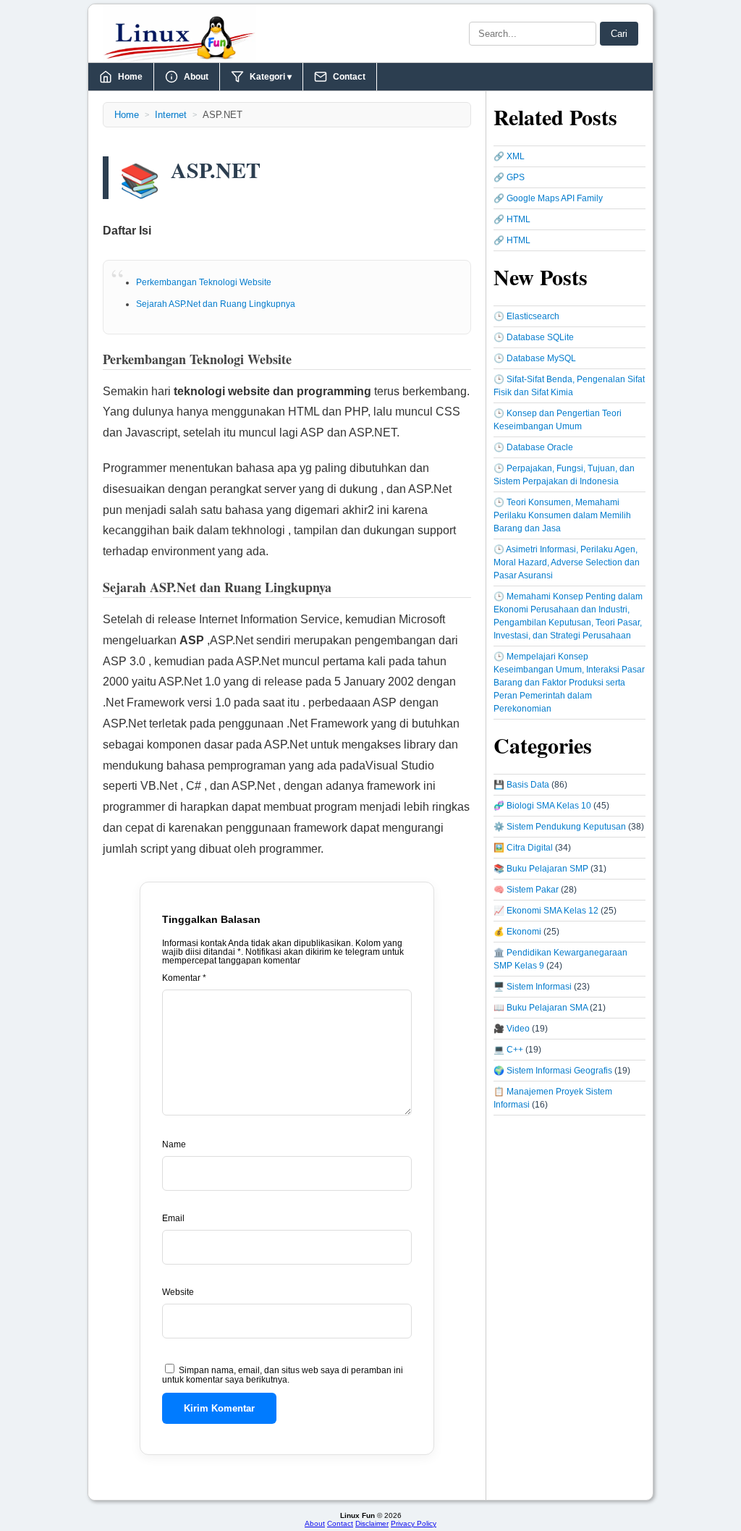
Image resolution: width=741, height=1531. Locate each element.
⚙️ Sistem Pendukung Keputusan (560, 827)
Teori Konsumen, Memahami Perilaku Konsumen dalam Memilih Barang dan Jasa (562, 515)
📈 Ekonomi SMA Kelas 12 (546, 911)
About (196, 77)
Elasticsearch (533, 316)
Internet (171, 114)
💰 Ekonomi (517, 932)
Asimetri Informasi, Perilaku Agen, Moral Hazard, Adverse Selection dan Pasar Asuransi (567, 562)
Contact (349, 77)
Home (130, 77)
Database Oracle (540, 447)
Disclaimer (372, 1523)
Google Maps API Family (555, 198)
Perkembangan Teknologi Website (203, 282)
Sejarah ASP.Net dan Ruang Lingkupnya (215, 304)
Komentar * (184, 978)
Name (174, 1144)
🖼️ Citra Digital (523, 848)
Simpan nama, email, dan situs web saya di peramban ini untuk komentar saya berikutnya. (282, 1375)
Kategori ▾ (271, 77)
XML (516, 156)
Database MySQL (541, 358)
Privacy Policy (413, 1523)
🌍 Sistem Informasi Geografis (553, 1071)
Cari (619, 33)
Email (173, 1218)
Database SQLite (540, 337)
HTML (518, 219)
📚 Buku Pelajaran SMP (541, 869)
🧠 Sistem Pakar (526, 890)
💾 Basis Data (521, 785)
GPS (516, 177)
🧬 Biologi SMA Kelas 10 (542, 806)
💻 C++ (508, 1050)
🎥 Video (512, 1029)
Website (178, 1292)
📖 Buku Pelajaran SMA (541, 1008)
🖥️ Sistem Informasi (533, 987)
